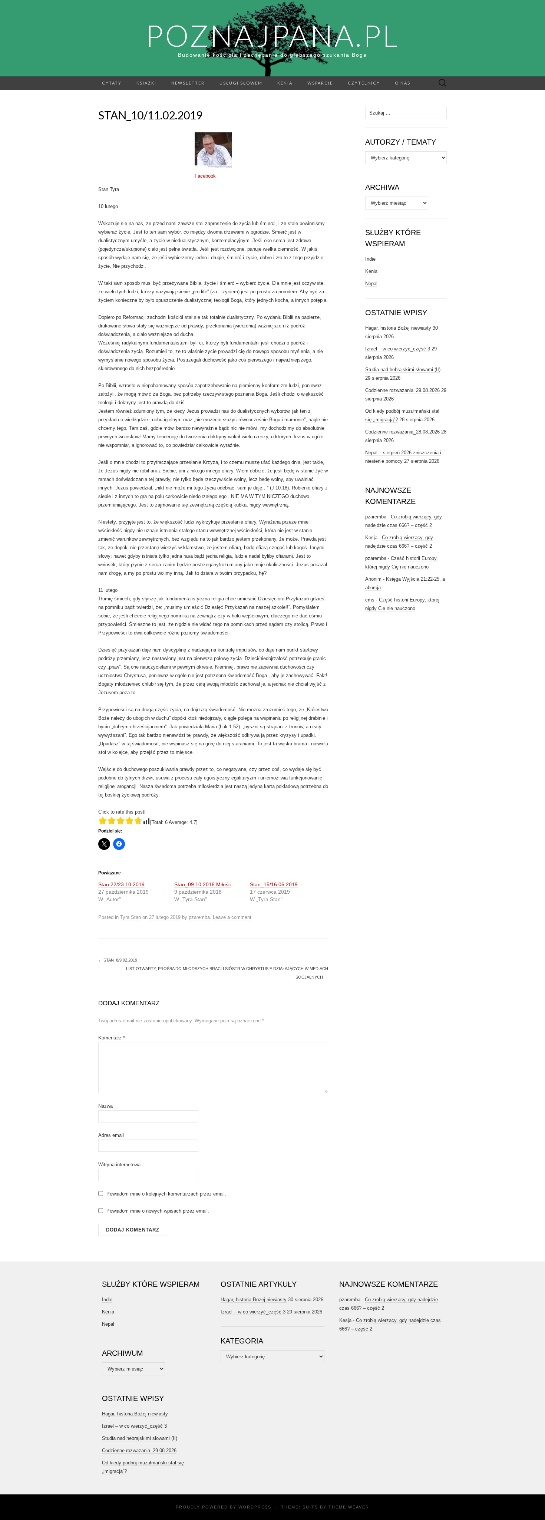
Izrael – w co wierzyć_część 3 (397, 349)
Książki (146, 82)
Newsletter (188, 82)
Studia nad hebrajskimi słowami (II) (402, 369)
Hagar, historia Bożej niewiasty (398, 328)
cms (369, 600)
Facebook (205, 176)
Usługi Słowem (240, 82)
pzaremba (199, 917)
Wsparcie (320, 82)
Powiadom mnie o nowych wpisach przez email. (157, 1211)
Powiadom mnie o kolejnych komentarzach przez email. (166, 1194)
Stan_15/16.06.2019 (274, 884)
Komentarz (111, 1038)
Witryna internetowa (119, 1164)
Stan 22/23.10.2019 (121, 884)
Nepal (371, 283)
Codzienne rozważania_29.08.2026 (402, 390)
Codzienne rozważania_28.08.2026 (402, 432)
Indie (370, 259)
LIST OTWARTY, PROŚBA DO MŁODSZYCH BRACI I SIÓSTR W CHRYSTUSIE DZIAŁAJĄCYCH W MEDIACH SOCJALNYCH (227, 972)
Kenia (285, 82)
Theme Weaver (348, 1507)
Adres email (111, 1135)
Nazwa (105, 1106)
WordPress (254, 1507)
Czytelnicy (364, 82)
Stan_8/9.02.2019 (117, 960)
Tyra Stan (130, 917)
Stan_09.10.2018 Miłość (202, 884)
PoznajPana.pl (272, 35)
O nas (402, 82)
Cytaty (112, 82)
